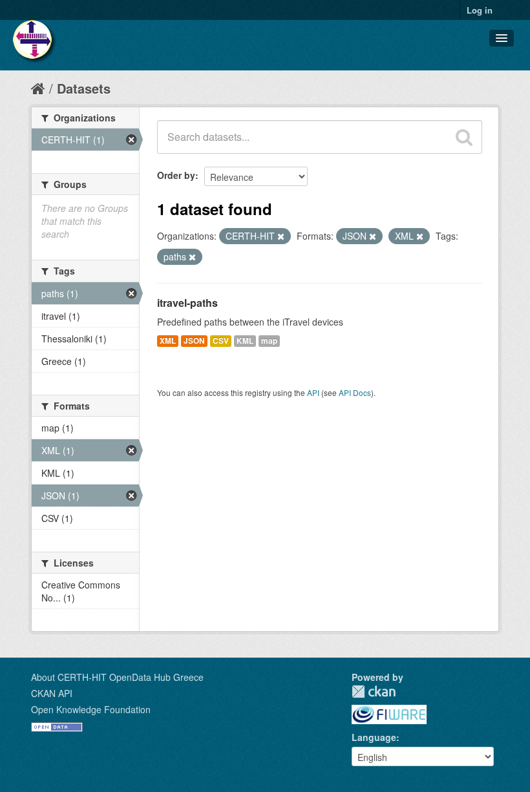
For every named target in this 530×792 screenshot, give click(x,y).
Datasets (84, 88)
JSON (194, 340)
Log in (480, 10)
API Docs (355, 392)
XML (168, 340)
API (313, 392)
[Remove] (280, 236)
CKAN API (51, 693)
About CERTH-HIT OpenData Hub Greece (117, 677)
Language (374, 737)
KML (245, 340)
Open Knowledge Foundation (91, 709)
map (269, 340)
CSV (221, 340)
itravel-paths (187, 302)
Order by (176, 175)
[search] (464, 137)
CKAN (374, 691)
